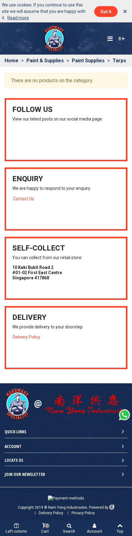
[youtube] (14, 140)
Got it (105, 11)
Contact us (23, 198)
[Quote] (121, 38)
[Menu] (110, 38)
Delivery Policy (26, 337)
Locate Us (14, 460)
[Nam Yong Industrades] (54, 38)
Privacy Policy (83, 513)
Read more (18, 17)
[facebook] (22, 140)
